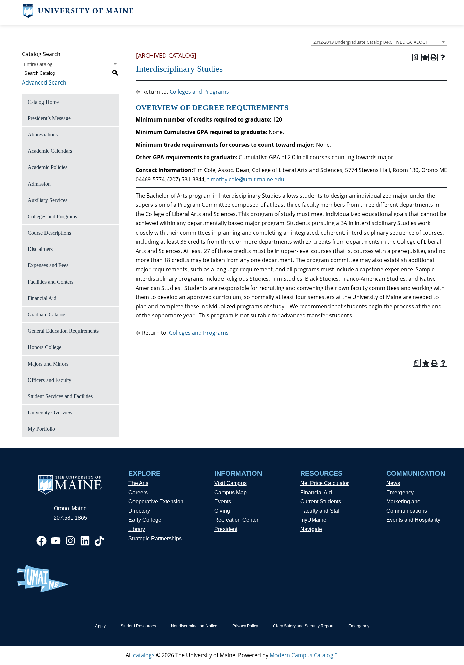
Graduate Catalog (46, 314)
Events (222, 501)
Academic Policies (47, 167)
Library (136, 529)
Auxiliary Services (47, 200)
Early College (144, 520)
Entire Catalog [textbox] (38, 64)
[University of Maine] (78, 16)
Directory (139, 511)
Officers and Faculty (49, 380)
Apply (100, 626)
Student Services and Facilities (60, 396)
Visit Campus (230, 483)
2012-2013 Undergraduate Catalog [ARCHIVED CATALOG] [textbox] (370, 42)
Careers (138, 492)
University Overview (50, 412)
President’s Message (49, 118)
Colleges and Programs (52, 216)
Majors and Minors (48, 364)
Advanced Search (44, 82)
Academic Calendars (50, 151)
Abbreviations (43, 134)
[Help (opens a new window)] (442, 57)
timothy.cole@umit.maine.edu (245, 179)
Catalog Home (43, 102)
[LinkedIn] (85, 541)
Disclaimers (40, 249)
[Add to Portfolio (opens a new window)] (425, 57)
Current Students (320, 501)
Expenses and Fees (48, 265)
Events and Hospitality (413, 520)
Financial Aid (42, 298)
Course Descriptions (49, 233)
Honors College (44, 347)
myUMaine (313, 520)
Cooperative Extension (155, 501)
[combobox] (379, 42)
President (225, 529)
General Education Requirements (63, 331)
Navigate (311, 529)
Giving (222, 511)
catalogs (144, 655)
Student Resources (138, 626)
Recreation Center (236, 520)
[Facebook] (41, 541)
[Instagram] (70, 541)
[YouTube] (56, 541)
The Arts (138, 483)
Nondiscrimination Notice (194, 626)
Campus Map (230, 492)
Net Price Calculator (324, 483)
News (393, 483)
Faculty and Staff (320, 511)
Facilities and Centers (50, 282)
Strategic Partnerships (155, 538)
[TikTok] (99, 541)
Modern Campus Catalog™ (303, 655)
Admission (39, 184)
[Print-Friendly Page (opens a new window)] (434, 57)
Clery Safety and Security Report (303, 626)
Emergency (400, 492)
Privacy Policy (245, 626)
